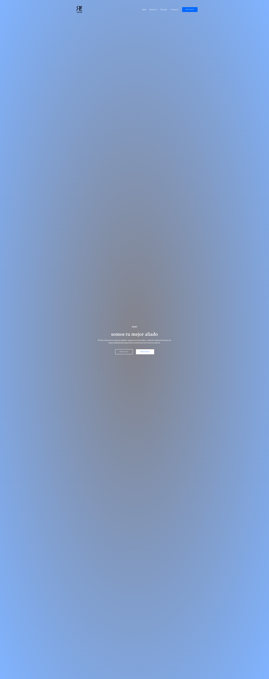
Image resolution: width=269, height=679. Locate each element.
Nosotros (153, 9)
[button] (190, 9)
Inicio (144, 9)
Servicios (163, 9)
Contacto (174, 9)
